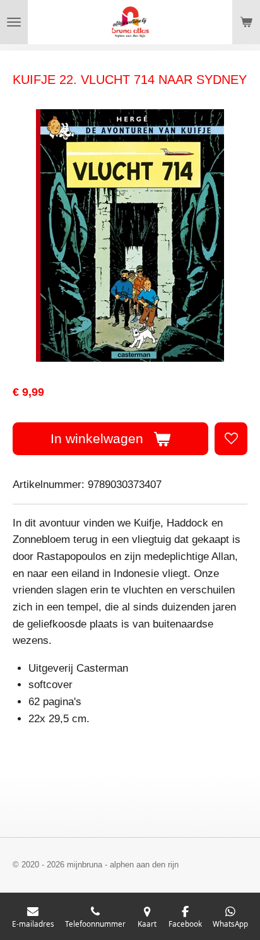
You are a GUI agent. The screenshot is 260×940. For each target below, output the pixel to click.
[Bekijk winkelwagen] (246, 22)
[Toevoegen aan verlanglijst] (231, 438)
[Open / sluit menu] (14, 22)
